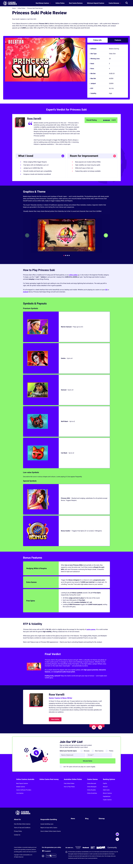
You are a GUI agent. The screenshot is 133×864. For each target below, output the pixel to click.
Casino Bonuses (114, 3)
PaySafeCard (106, 796)
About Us (17, 819)
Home (14, 8)
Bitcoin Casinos (107, 793)
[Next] (106, 235)
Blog (86, 819)
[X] (100, 727)
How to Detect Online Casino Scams (50, 831)
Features (118, 40)
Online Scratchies (92, 793)
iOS (106, 289)
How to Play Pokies (69, 786)
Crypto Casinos (107, 799)
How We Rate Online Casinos (22, 824)
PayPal (105, 783)
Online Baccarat (91, 783)
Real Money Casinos (42, 3)
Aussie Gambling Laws (46, 824)
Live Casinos (19, 793)
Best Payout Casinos (22, 783)
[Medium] (94, 727)
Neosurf (105, 786)
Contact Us (17, 835)
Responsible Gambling (48, 819)
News (73, 819)
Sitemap (102, 819)
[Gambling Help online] (51, 856)
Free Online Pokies (69, 783)
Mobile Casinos (20, 786)
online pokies (73, 275)
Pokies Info (97, 40)
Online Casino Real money (49, 779)
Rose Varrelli (34, 118)
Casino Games (92, 779)
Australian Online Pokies (73, 779)
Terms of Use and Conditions (22, 827)
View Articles (55, 719)
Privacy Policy (18, 831)
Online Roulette (91, 790)
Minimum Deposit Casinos (95, 3)
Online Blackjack (91, 786)
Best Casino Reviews (76, 3)
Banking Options (109, 779)
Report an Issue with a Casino (48, 827)
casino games (90, 629)
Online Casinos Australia (25, 779)
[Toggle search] (127, 3)
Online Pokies (60, 3)
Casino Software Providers (23, 790)
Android (25, 292)
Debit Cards (106, 790)
